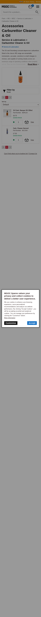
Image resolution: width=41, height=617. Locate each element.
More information (9, 318)
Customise (11, 323)
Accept (32, 323)
